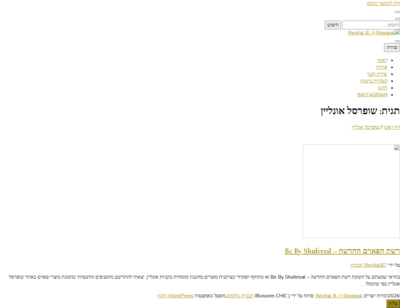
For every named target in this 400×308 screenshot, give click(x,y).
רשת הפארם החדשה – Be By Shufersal (342, 250)
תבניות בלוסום (240, 295)
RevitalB (374, 265)
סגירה (392, 47)
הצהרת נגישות (374, 81)
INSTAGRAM (372, 94)
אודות (382, 67)
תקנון (383, 87)
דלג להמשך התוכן (383, 3)
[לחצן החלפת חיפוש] (397, 19)
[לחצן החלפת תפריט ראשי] (397, 41)
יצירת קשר (377, 74)
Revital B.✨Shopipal (339, 295)
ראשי (382, 60)
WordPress (180, 295)
